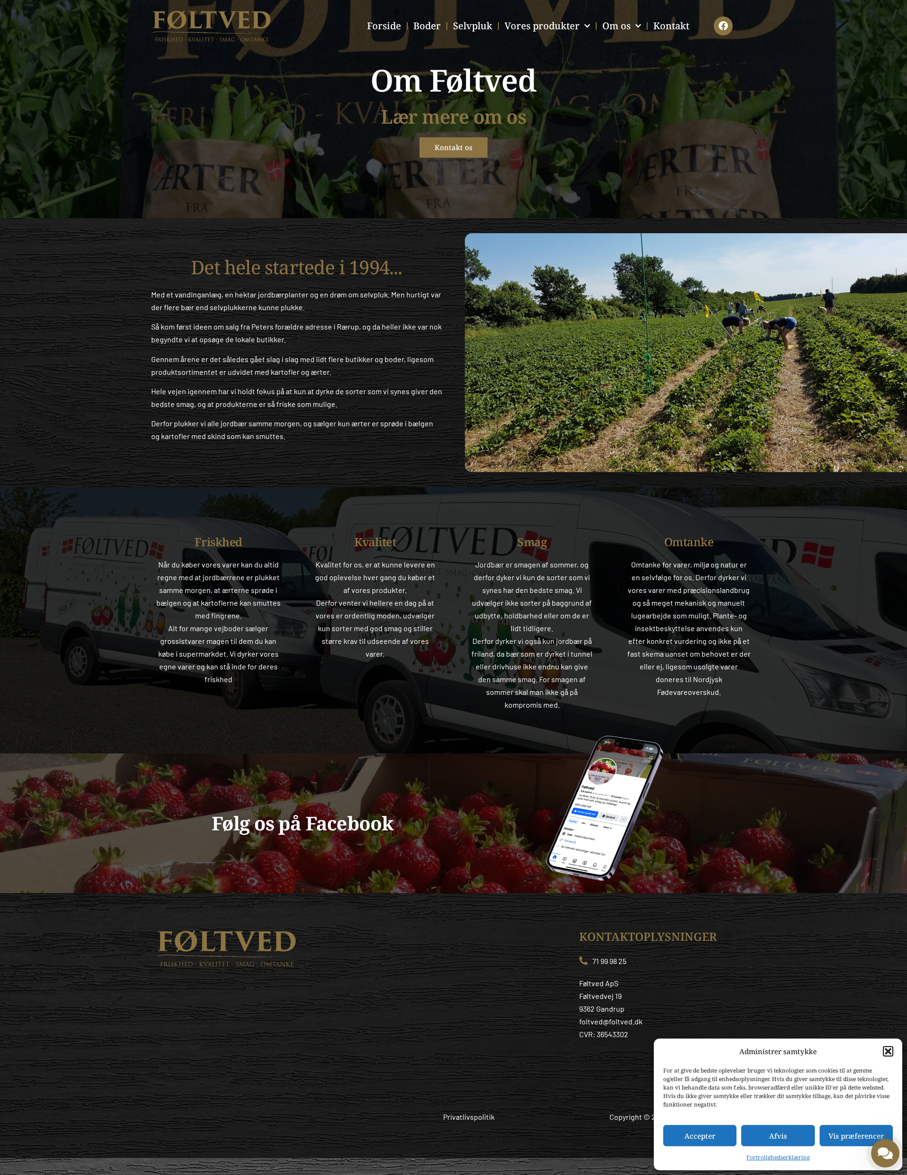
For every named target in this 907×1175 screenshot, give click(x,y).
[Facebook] (723, 26)
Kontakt (671, 25)
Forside (384, 25)
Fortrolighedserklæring (778, 1157)
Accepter (700, 1136)
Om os (616, 25)
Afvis (778, 1136)
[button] (888, 1051)
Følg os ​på (303, 823)
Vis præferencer (856, 1136)
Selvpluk (472, 25)
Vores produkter (542, 25)
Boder (427, 25)
